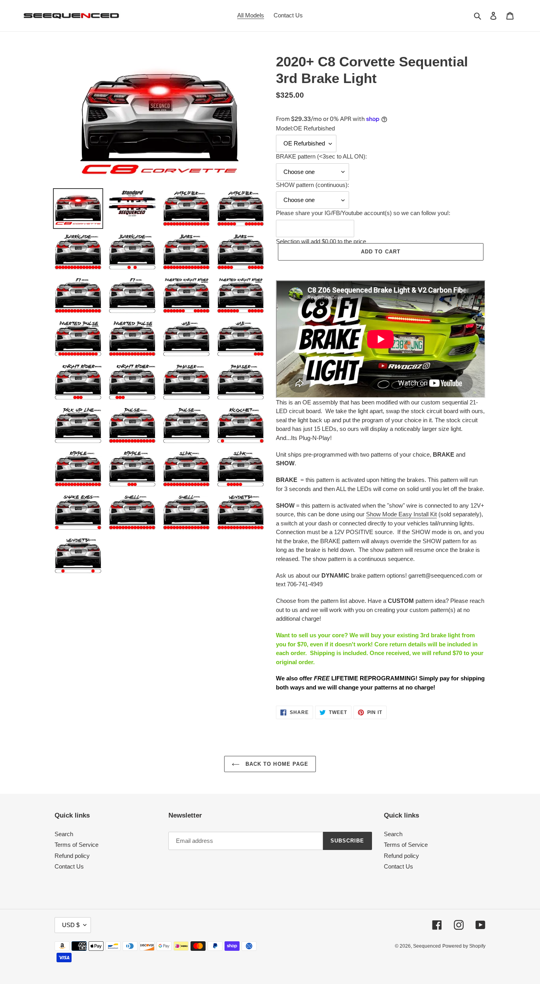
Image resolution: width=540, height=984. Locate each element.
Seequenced (427, 946)
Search (64, 834)
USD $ (70, 925)
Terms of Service (76, 844)
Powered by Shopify (463, 946)
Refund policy (72, 855)
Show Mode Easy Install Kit (401, 514)
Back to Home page (276, 764)
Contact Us (69, 866)
